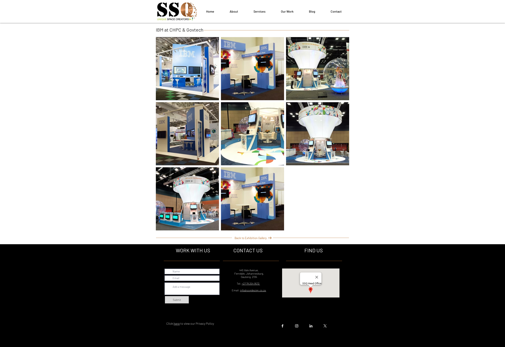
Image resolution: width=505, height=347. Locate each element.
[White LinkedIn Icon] (311, 326)
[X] (325, 326)
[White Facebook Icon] (282, 326)
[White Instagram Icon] (297, 326)
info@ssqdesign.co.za (253, 290)
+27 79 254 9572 (251, 283)
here (177, 323)
